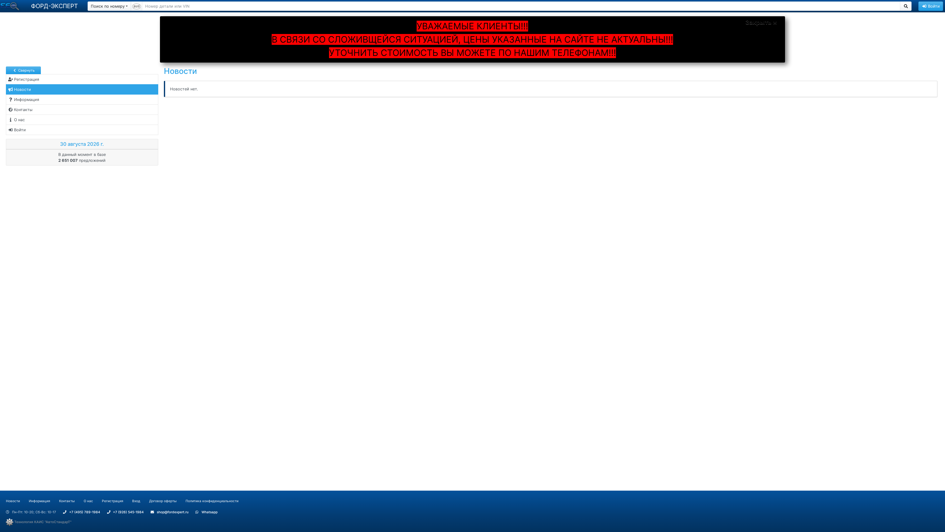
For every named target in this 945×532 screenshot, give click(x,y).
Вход (136, 501)
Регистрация (112, 501)
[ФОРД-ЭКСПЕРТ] (10, 6)
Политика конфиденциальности (212, 501)
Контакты (67, 501)
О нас (88, 501)
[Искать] (906, 6)
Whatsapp (209, 512)
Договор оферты (163, 501)
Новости (13, 501)
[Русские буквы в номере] (136, 6)
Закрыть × (761, 22)
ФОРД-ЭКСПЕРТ (54, 6)
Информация (39, 501)
